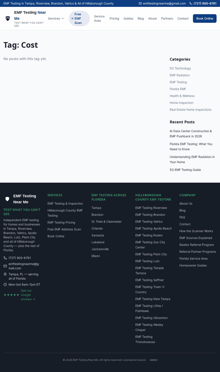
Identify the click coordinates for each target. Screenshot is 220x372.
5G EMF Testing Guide (185, 169)
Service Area (99, 18)
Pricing (114, 18)
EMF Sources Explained (195, 238)
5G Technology (180, 68)
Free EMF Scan (78, 18)
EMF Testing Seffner (149, 280)
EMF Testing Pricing (61, 222)
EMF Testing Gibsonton (151, 318)
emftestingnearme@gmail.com (164, 3)
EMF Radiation (180, 75)
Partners (167, 18)
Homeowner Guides (193, 265)
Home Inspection (181, 102)
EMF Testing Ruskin (149, 235)
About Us (185, 203)
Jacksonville (100, 249)
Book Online (204, 18)
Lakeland (98, 242)
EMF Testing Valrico (149, 221)
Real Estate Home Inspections (190, 109)
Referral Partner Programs (197, 251)
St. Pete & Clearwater (107, 221)
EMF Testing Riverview (151, 208)
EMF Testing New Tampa (152, 299)
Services (54, 18)
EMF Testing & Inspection (65, 203)
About (152, 18)
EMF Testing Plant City (151, 254)
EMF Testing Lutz (147, 261)
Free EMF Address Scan (64, 229)
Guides (128, 18)
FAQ (182, 217)
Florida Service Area (193, 258)
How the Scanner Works (196, 231)
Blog (141, 18)
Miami (96, 256)
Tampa (96, 208)
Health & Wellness (182, 96)
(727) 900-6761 (205, 3)
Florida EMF (178, 89)
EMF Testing (178, 82)
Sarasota (98, 235)
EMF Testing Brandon (150, 214)
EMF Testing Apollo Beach (153, 228)
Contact (183, 18)
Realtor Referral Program (196, 244)
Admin (153, 359)
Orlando (97, 228)
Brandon (97, 214)
